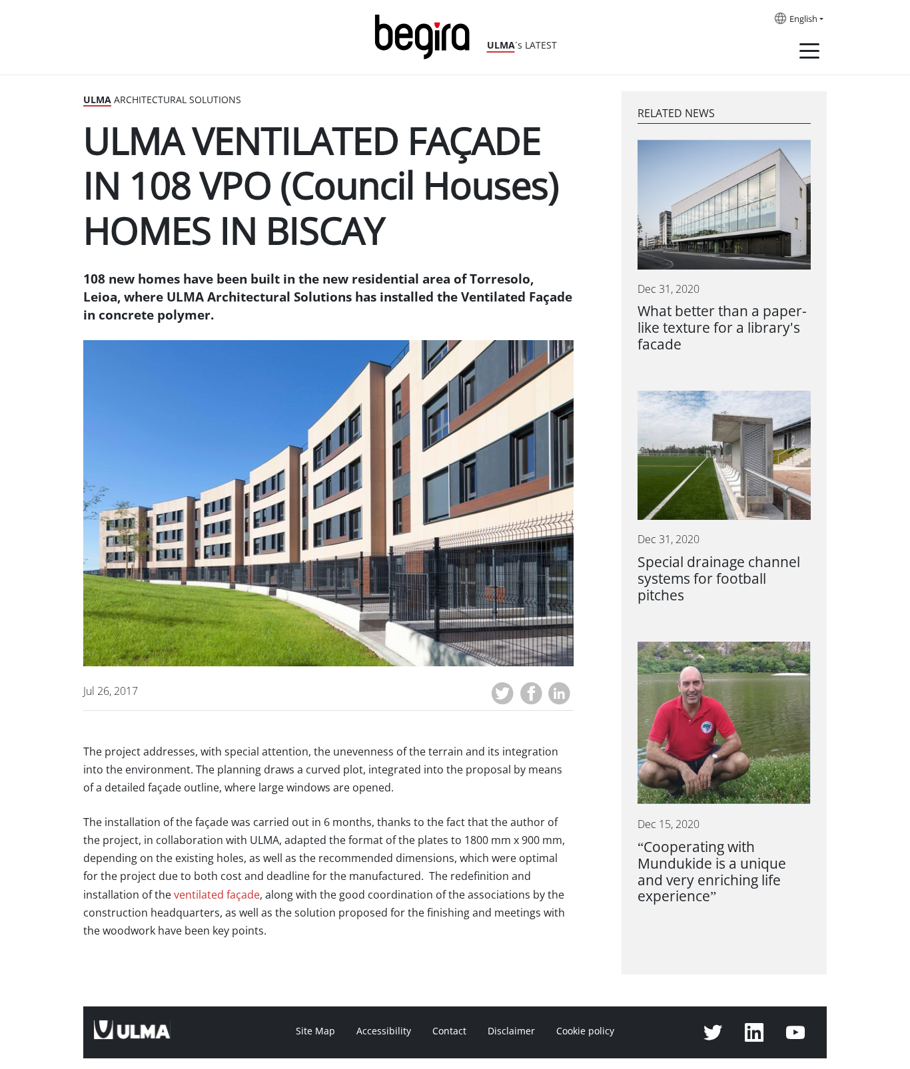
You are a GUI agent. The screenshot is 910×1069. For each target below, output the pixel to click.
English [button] (803, 19)
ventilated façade (217, 895)
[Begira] (427, 35)
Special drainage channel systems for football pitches (719, 578)
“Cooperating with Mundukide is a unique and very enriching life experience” (712, 872)
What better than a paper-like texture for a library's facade (722, 328)
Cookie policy (585, 1031)
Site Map (315, 1031)
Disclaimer (511, 1031)
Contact (449, 1031)
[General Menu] (809, 53)
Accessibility (383, 1031)
